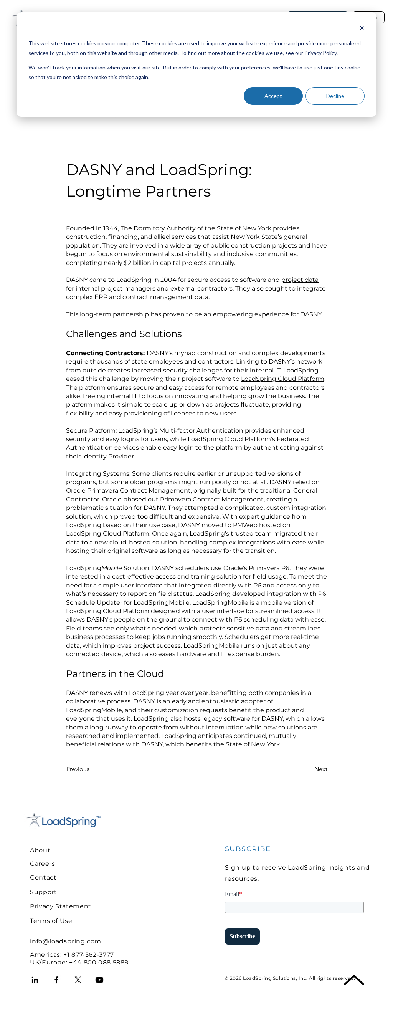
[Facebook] (56, 979)
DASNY (77, 279)
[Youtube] (99, 979)
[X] (78, 979)
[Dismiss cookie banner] (362, 29)
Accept (273, 96)
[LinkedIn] (35, 979)
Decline (335, 96)
